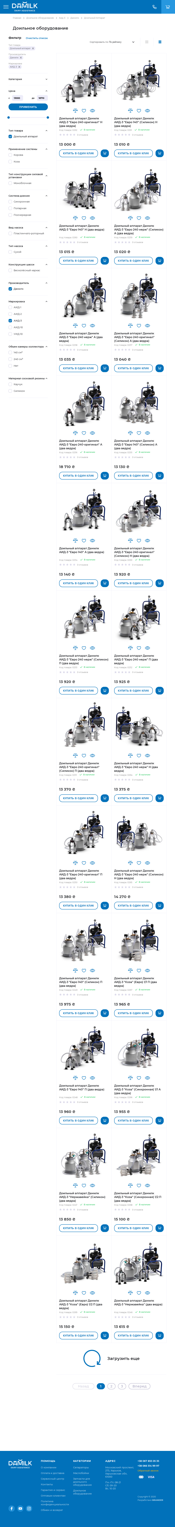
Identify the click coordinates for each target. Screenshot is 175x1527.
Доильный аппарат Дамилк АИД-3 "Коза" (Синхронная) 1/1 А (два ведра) (137, 1089)
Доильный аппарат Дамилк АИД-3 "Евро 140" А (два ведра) (81, 550)
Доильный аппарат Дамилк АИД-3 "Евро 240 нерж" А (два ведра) (81, 337)
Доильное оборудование (40, 18)
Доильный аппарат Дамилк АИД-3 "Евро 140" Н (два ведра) (81, 227)
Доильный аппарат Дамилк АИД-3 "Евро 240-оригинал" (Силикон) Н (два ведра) (134, 552)
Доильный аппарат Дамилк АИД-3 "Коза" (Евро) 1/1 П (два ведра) (135, 982)
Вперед (139, 1386)
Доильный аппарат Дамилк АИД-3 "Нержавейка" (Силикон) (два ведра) (82, 1197)
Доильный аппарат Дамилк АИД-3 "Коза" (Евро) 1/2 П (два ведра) (80, 1304)
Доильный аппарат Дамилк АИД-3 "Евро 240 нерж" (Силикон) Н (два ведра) (139, 874)
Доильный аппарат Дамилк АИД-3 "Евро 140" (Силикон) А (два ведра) (135, 444)
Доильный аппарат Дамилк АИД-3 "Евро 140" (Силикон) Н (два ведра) (135, 122)
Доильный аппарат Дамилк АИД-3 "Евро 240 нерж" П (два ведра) (136, 659)
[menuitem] (48, 1467)
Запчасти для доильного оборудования (82, 1481)
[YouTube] (20, 1508)
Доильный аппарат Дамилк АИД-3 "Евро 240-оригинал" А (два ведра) (80, 444)
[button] (75, 110)
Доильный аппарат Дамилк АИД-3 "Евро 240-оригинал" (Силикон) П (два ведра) (79, 767)
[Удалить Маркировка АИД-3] (19, 67)
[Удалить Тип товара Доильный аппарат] (33, 48)
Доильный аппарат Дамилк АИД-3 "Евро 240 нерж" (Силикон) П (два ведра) (84, 659)
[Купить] (105, 153)
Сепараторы (81, 1467)
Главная (17, 18)
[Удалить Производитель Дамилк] (21, 58)
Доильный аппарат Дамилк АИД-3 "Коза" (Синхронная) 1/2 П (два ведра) (137, 1197)
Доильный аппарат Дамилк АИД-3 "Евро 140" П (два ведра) (81, 1087)
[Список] (159, 42)
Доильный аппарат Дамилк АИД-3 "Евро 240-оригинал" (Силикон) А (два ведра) (134, 337)
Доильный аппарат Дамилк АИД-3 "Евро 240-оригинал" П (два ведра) (80, 874)
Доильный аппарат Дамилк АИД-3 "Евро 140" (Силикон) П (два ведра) (80, 982)
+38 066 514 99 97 (148, 1465)
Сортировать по (99, 42)
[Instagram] (29, 1508)
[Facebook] (12, 1508)
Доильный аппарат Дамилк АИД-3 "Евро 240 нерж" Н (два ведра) (136, 767)
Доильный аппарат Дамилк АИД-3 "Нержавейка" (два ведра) (138, 1302)
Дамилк (74, 18)
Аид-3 (62, 18)
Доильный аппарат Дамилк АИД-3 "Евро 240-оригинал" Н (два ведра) (80, 122)
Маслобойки (81, 1473)
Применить (28, 107)
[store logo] (25, 7)
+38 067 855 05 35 (148, 1461)
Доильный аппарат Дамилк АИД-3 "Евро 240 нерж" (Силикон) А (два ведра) (139, 229)
